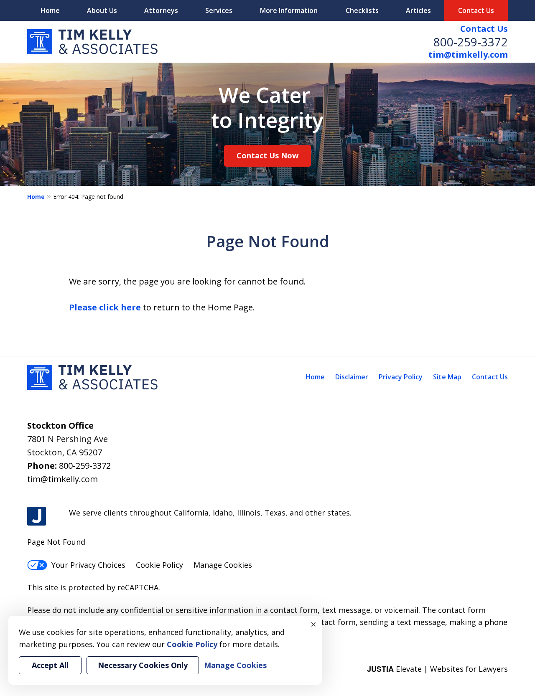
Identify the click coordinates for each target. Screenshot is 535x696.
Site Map (447, 376)
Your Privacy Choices (88, 565)
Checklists (362, 10)
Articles (418, 10)
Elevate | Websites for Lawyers (437, 669)
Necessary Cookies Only (143, 665)
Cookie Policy (159, 565)
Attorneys (161, 10)
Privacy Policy (401, 376)
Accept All (50, 665)
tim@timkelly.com (468, 54)
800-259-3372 (470, 42)
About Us (102, 10)
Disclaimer (351, 376)
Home (50, 10)
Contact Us (484, 28)
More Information (289, 10)
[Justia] (36, 516)
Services (218, 10)
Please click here (105, 307)
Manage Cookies (223, 565)
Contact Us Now (267, 155)
